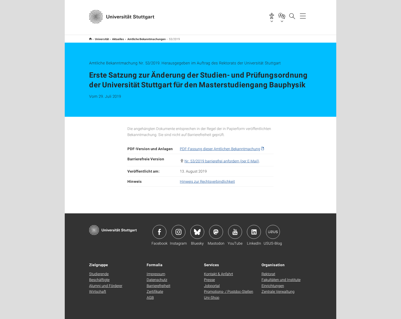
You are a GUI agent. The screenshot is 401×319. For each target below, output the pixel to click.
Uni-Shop (211, 297)
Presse (209, 279)
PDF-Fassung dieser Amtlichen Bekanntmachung (220, 148)
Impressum (156, 273)
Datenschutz (157, 279)
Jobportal (212, 285)
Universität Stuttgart (90, 39)
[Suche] (292, 16)
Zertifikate (155, 291)
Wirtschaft (97, 291)
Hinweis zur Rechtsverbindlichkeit (207, 181)
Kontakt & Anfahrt (218, 273)
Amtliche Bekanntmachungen (146, 39)
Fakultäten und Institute (281, 279)
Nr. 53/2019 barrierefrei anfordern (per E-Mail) (221, 160)
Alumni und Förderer (105, 285)
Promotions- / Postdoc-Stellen (228, 291)
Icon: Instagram (178, 232)
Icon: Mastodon (216, 232)
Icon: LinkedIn (254, 232)
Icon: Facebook (159, 232)
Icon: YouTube (235, 232)
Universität (102, 39)
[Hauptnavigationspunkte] (303, 16)
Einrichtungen (273, 285)
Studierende (99, 273)
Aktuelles (118, 39)
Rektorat (268, 273)
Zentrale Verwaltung (278, 291)
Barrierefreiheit (158, 285)
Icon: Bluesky (197, 232)
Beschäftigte (99, 279)
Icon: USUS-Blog (273, 232)
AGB (150, 297)
